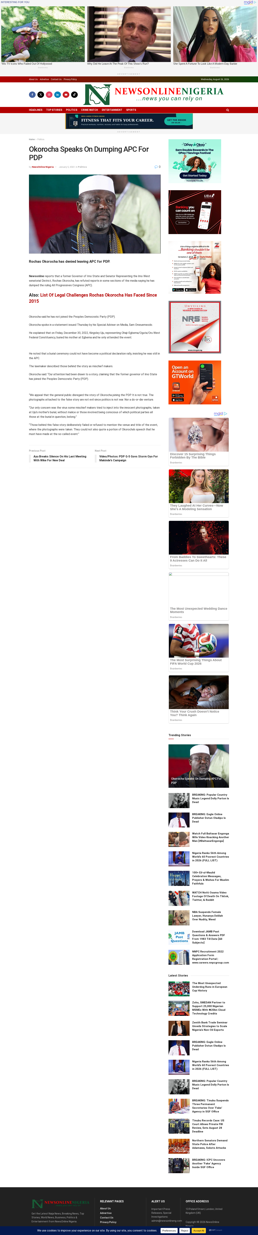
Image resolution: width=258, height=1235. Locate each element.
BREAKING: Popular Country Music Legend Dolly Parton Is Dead (210, 798)
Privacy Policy (70, 79)
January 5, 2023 (67, 167)
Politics (71, 110)
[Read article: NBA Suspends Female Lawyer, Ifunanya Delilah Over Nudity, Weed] (179, 917)
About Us (33, 79)
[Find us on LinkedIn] (57, 94)
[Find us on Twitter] (40, 94)
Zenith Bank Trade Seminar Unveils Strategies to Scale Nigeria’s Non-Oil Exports (209, 1026)
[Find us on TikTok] (74, 94)
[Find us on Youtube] (66, 94)
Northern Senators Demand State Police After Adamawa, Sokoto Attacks (209, 1144)
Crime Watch (89, 110)
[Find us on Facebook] (32, 94)
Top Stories (54, 110)
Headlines (35, 110)
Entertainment (112, 110)
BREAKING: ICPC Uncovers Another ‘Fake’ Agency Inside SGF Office (208, 1163)
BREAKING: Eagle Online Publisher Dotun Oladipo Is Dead (209, 818)
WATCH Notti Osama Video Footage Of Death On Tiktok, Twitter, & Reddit (210, 896)
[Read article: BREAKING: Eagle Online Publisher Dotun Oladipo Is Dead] (179, 820)
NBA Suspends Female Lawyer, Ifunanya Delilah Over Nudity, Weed (207, 915)
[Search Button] (227, 110)
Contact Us (56, 79)
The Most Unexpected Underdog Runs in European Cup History (209, 987)
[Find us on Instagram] (49, 94)
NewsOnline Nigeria (43, 167)
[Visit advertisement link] (129, 121)
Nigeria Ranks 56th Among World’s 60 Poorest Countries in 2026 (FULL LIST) (210, 856)
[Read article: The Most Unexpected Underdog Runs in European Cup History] (179, 989)
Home (32, 139)
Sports (131, 110)
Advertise (44, 79)
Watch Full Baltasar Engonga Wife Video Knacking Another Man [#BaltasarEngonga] (210, 837)
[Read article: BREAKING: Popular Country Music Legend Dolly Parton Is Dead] (179, 800)
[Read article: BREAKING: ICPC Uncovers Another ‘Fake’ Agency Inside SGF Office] (179, 1165)
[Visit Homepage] (153, 94)
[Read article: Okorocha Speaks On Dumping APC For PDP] (198, 766)
